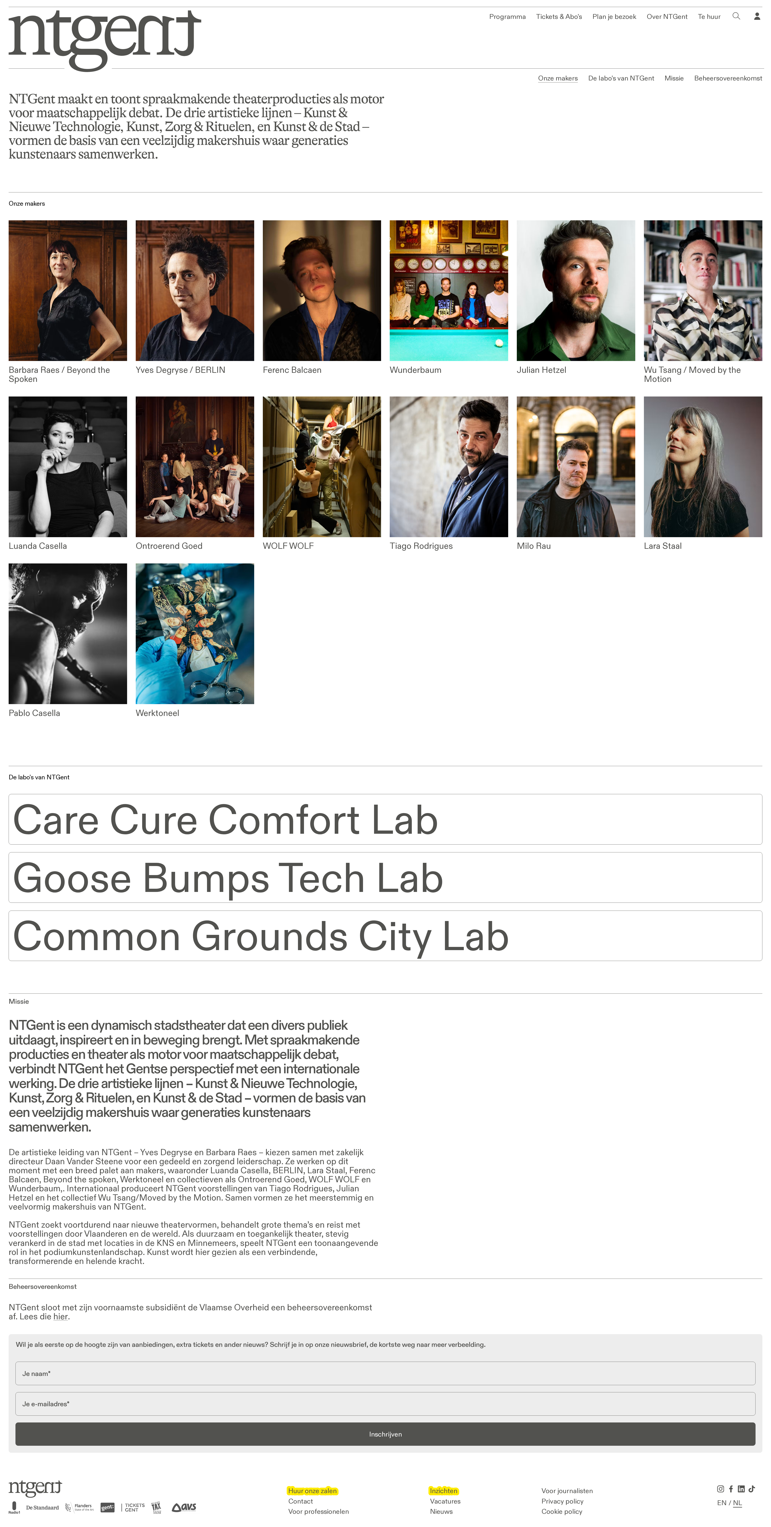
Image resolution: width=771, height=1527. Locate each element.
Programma (507, 16)
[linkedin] (741, 1488)
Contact (300, 1501)
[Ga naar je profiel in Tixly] (757, 16)
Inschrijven (385, 1434)
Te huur (709, 16)
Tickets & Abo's (559, 16)
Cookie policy (562, 1511)
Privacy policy (563, 1501)
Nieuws (441, 1511)
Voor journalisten (567, 1490)
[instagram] (720, 1488)
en (722, 1502)
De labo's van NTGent (621, 78)
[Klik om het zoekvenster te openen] (736, 16)
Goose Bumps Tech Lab (228, 877)
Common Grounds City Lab (261, 936)
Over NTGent (667, 16)
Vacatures (445, 1501)
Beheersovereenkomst (728, 78)
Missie (674, 78)
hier (60, 1316)
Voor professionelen (318, 1511)
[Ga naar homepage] (99, 39)
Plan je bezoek (614, 16)
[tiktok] (751, 1488)
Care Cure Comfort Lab (225, 819)
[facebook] (731, 1488)
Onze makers (558, 78)
